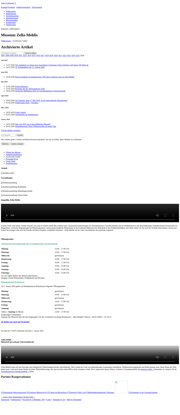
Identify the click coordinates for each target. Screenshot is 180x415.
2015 (34, 55)
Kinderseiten (11, 22)
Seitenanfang (17, 397)
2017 (42, 55)
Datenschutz (16, 400)
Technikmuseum (12, 16)
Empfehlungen (11, 163)
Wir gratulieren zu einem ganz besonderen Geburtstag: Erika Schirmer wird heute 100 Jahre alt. (52, 65)
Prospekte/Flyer (12, 159)
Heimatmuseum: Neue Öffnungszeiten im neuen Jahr (35, 126)
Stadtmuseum (11, 14)
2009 (12, 55)
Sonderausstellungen (14, 155)
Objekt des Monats (13, 152)
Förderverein (11, 25)
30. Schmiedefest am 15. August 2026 (30, 67)
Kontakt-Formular (8, 7)
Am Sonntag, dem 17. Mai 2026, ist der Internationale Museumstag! (41, 100)
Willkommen (11, 11)
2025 (78, 55)
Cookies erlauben (17, 144)
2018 (47, 55)
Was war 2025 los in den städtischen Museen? (33, 124)
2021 (60, 55)
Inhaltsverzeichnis (23, 7)
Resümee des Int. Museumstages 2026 (30, 89)
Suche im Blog (30, 53)
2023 (69, 55)
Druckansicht (37, 7)
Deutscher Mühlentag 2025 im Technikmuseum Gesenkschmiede (40, 91)
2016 (38, 55)
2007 (3, 55)
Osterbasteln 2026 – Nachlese (26, 103)
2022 (64, 55)
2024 (73, 55)
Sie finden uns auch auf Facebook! (15, 322)
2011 (20, 55)
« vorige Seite (6, 397)
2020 (56, 55)
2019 (51, 55)
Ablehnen (5, 144)
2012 (25, 55)
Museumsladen (12, 20)
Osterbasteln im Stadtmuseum (26, 115)
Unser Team (10, 161)
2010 (16, 55)
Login (48, 400)
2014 (29, 55)
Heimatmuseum (12, 18)
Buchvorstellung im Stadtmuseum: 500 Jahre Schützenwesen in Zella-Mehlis (44, 77)
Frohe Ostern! (20, 112)
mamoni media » (147, 369)
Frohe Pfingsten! (21, 86)
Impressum (5, 400)
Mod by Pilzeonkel (74, 400)
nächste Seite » (29, 397)
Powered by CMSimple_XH (33, 400)
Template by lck (59, 400)
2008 (7, 55)
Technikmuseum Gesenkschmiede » (15, 371)
